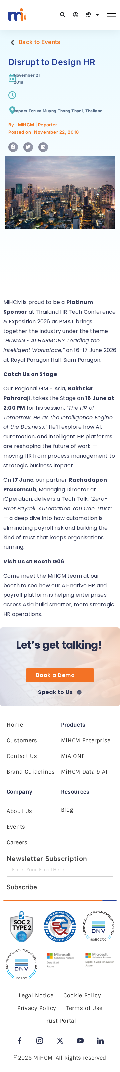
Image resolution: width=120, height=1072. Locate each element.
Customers (22, 740)
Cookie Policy (82, 995)
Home (15, 724)
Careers (17, 842)
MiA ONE (73, 756)
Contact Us (22, 756)
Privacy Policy (36, 1008)
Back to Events (39, 42)
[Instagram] (39, 1040)
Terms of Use (84, 1008)
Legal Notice (36, 995)
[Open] (97, 15)
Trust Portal (60, 1020)
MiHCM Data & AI (84, 771)
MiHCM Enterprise (86, 740)
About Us (19, 811)
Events (16, 826)
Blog (67, 809)
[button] (13, 147)
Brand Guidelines (31, 771)
